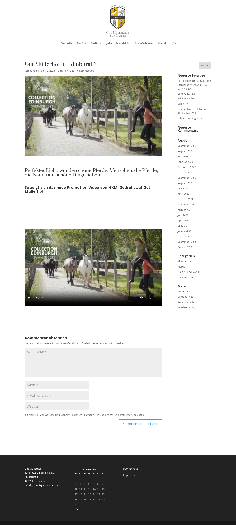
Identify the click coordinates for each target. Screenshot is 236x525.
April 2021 (183, 220)
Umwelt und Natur (188, 272)
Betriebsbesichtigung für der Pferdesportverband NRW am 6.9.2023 (194, 85)
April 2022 (183, 193)
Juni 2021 (183, 215)
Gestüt (95, 43)
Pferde (181, 266)
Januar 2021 (184, 231)
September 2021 (187, 204)
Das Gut (81, 43)
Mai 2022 (183, 188)
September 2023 (187, 145)
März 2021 (184, 225)
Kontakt (163, 43)
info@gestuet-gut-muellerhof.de (43, 485)
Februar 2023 (185, 162)
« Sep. (77, 509)
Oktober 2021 (185, 199)
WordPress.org (186, 307)
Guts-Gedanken (144, 43)
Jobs (109, 43)
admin (33, 70)
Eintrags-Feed (185, 296)
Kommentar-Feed (188, 302)
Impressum (129, 475)
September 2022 (187, 177)
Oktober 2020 (185, 236)
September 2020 (187, 241)
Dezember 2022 (187, 167)
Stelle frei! (183, 103)
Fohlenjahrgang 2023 (190, 118)
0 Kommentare (85, 70)
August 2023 (185, 151)
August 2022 (185, 183)
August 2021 (185, 209)
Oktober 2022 (185, 172)
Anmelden (184, 291)
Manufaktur (123, 43)
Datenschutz (130, 468)
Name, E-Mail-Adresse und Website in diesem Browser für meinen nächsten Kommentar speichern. (87, 415)
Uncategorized (66, 70)
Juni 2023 (183, 156)
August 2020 (185, 247)
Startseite (66, 43)
